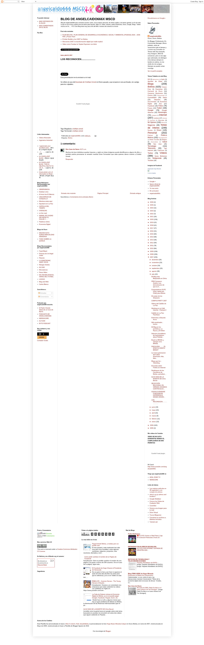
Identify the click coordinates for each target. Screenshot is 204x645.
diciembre (155, 259)
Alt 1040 (42, 267)
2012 (152, 242)
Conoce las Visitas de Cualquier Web (157, 502)
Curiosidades (152, 97)
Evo (160, 104)
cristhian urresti (77, 129)
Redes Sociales (154, 139)
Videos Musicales (45, 138)
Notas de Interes (157, 126)
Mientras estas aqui (45, 201)
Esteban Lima (43, 192)
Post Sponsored (162, 137)
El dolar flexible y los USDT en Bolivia (75, 39)
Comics (150, 95)
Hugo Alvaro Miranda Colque (116, 624)
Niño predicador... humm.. (157, 323)
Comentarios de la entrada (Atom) (81, 197)
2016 (152, 231)
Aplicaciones (155, 79)
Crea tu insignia (152, 173)
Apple (163, 79)
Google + (153, 181)
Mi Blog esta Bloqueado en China (159, 277)
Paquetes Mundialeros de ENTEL (147, 562)
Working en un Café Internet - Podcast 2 (158, 309)
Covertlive (153, 505)
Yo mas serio (154, 188)
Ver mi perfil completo (155, 71)
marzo (154, 416)
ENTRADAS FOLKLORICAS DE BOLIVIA (142, 546)
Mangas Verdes (44, 265)
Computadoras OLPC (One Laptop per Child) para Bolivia (158, 291)
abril (153, 413)
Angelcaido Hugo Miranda (154, 168)
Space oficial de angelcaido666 (155, 185)
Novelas (150, 130)
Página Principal (102, 193)
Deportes (157, 99)
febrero (154, 419)
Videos (163, 153)
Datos (165, 97)
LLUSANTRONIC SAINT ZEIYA (45, 261)
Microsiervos (43, 270)
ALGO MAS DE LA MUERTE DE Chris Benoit (158, 378)
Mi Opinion (152, 122)
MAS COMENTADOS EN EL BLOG (46, 26)
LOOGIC (42, 279)
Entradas (43, 293)
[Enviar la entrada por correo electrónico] (95, 136)
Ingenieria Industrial (45, 140)
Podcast (150, 135)
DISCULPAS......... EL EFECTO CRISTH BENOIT (158, 348)
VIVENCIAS (43, 210)
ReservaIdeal (154, 142)
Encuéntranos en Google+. (157, 18)
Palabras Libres (44, 222)
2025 (152, 205)
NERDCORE (154, 480)
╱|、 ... (41, 152)
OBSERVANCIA (44, 189)
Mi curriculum (154, 191)
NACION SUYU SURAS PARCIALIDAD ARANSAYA (46, 234)
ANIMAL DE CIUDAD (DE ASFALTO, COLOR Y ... (46, 217)
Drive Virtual (154, 512)
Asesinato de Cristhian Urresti (86, 82)
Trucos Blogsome (155, 515)
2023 (152, 211)
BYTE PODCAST (44, 323)
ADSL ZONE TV (155, 477)
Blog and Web (44, 282)
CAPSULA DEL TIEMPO (44, 207)
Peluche (42, 258)
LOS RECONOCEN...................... (159, 401)
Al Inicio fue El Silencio (46, 194)
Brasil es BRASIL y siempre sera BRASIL (157, 341)
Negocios (151, 125)
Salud (164, 142)
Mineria (163, 122)
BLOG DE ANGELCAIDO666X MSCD (88, 19)
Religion (164, 139)
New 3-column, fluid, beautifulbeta (77, 624)
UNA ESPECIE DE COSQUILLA (45, 198)
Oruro (159, 130)
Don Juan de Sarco (72, 149)
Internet (163, 115)
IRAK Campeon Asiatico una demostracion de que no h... (157, 283)
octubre (154, 265)
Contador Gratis (42, 340)
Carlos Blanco (43, 284)
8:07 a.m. (83, 149)
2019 (152, 222)
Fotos (160, 106)
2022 (152, 214)
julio (153, 274)
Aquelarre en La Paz (46, 204)
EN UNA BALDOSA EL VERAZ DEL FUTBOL (46, 275)
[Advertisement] (101, 67)
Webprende (157, 158)
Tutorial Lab (154, 522)
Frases (150, 108)
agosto (154, 271)
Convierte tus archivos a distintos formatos (158, 518)
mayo (154, 410)
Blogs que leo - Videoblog (156, 362)
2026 (152, 202)
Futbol (159, 108)
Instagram (154, 115)
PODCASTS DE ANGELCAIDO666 (45, 315)
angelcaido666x (155, 36)
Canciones (159, 89)
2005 (152, 428)
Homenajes (162, 112)
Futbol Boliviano (134, 534)
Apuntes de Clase (155, 81)
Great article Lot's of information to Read (46, 173)
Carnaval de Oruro (155, 91)
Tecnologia (152, 146)
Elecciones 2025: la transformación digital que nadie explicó (82, 41)
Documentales (152, 101)
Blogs (151, 83)
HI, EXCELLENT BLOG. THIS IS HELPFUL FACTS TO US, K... (46, 165)
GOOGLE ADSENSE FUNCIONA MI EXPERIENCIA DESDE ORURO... (158, 394)
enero (154, 421)
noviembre (155, 262)
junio (153, 407)
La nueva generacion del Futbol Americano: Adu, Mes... (158, 355)
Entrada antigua (135, 193)
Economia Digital (44, 224)
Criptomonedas (161, 95)
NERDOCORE (44, 318)
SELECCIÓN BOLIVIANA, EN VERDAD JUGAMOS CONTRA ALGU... (159, 386)
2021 (152, 216)
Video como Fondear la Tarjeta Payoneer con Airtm (79, 44)
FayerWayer (43, 251)
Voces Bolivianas (161, 156)
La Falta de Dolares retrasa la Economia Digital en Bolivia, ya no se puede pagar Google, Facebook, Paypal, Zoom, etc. (105, 596)
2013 (152, 240)
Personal (152, 132)
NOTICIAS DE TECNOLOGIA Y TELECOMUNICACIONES (138, 560)
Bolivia (70, 138)
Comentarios (44, 297)
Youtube (150, 160)
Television (152, 148)
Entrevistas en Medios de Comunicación (140, 575)
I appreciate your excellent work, (44, 147)
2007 (152, 257)
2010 (152, 248)
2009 (152, 251)
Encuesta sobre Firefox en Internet (158, 366)
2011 (152, 245)
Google (150, 110)
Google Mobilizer (155, 499)
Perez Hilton (43, 272)
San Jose (157, 144)
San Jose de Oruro (135, 586)
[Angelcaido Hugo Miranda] (148, 171)
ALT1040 (42, 321)
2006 (152, 425)
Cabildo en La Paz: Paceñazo (157, 314)
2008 (152, 254)
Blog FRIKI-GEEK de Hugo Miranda (140, 573)
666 (149, 79)
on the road (43, 213)
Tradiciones (160, 150)
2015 (152, 234)
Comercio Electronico (155, 93)
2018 (152, 225)
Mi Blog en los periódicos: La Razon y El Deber (158, 328)
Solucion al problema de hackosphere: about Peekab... (158, 335)
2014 (152, 237)
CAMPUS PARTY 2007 (159, 301)
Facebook (151, 106)
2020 (152, 219)
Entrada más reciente (68, 193)
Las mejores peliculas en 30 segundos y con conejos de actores (158, 490)
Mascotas (161, 120)
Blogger (108, 631)
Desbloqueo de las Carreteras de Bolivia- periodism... (158, 372)
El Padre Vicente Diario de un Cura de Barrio (46, 309)
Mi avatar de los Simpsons (156, 297)
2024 (152, 208)
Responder (69, 159)
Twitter (150, 153)
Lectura (156, 118)
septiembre (156, 268)
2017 (152, 228)
